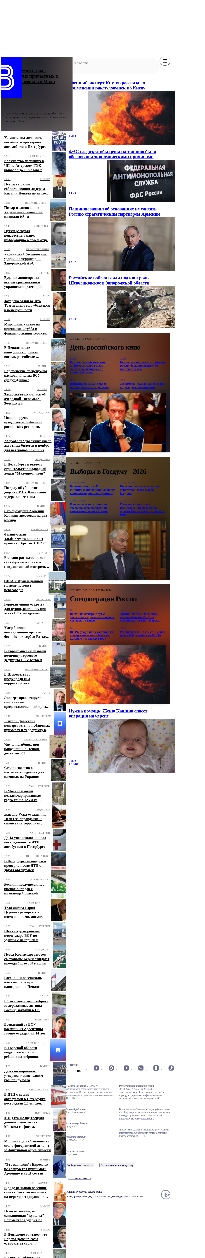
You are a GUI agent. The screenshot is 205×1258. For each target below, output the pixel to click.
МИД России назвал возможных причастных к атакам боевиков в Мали (31, 76)
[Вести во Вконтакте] (141, 1068)
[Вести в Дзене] (96, 1068)
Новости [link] (81, 63)
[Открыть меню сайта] (165, 61)
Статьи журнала (79, 1178)
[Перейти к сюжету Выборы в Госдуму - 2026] (118, 550)
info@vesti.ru (71, 1126)
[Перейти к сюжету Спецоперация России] (118, 674)
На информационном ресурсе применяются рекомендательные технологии (104, 1196)
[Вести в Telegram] (126, 1068)
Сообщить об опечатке (80, 1165)
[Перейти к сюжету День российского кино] (118, 422)
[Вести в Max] (111, 1068)
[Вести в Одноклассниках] (156, 1068)
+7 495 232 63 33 (74, 1139)
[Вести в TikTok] (171, 1068)
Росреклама (71, 1154)
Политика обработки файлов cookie (83, 1191)
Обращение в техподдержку (117, 1165)
